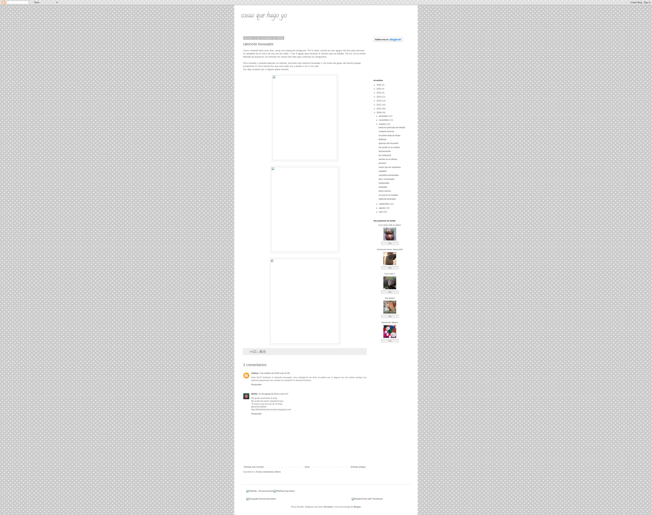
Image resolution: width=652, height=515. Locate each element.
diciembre (384, 116)
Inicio (307, 467)
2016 (379, 85)
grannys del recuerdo (388, 143)
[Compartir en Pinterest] (264, 351)
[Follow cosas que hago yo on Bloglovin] (388, 41)
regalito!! (383, 171)
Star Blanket (390, 298)
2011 (379, 105)
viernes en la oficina (388, 159)
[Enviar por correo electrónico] (251, 351)
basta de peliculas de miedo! (392, 127)
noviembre (384, 120)
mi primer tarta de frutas (389, 135)
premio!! (382, 163)
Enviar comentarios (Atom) (268, 472)
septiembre (384, 204)
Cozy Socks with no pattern (389, 225)
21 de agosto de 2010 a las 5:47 (273, 394)
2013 (379, 97)
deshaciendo (385, 151)
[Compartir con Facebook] (261, 351)
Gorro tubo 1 (389, 274)
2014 (379, 93)
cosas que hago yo (264, 16)
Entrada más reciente (254, 467)
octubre (382, 124)
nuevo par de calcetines (390, 167)
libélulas (382, 139)
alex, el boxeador (387, 179)
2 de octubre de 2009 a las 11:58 (274, 373)
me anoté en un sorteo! (389, 147)
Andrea (254, 373)
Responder (256, 384)
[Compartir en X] (258, 351)
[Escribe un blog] (254, 351)
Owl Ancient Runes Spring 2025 (390, 249)
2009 (379, 112)
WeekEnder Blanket (390, 322)
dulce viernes (385, 191)
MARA (254, 394)
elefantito (383, 187)
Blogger (357, 507)
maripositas (384, 183)
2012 (379, 101)
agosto (382, 208)
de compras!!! (385, 155)
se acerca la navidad (388, 195)
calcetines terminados (389, 175)
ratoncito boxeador (387, 199)
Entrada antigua (358, 467)
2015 (379, 89)
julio (381, 212)
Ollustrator (328, 507)
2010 (379, 108)
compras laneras (386, 131)
